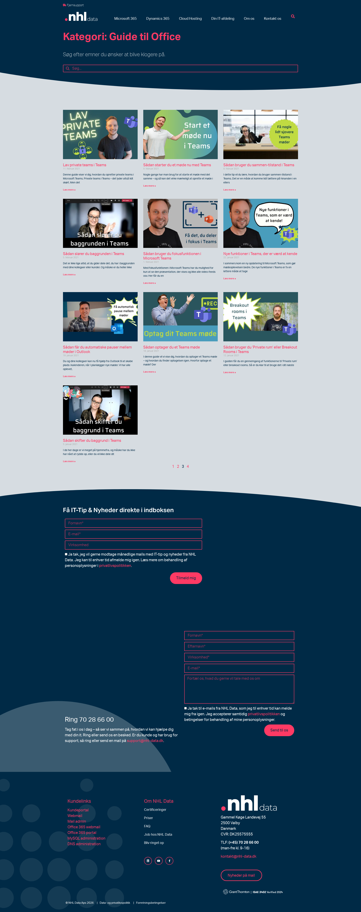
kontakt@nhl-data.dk (238, 856)
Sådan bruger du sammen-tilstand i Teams (258, 165)
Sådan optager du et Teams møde (171, 347)
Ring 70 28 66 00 (89, 720)
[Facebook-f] (169, 861)
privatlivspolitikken (115, 566)
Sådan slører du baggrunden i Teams (93, 254)
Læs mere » (69, 190)
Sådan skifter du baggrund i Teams (92, 441)
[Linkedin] (148, 861)
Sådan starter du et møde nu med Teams (177, 165)
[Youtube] (159, 861)
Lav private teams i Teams (84, 165)
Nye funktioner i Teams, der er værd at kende (260, 254)
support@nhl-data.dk (145, 741)
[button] (125, 19)
